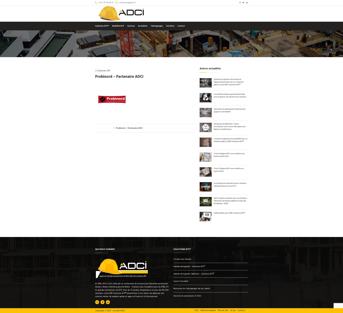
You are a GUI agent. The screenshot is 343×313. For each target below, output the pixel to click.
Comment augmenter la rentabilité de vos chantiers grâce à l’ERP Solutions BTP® (230, 140)
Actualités (142, 26)
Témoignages (157, 26)
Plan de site (223, 310)
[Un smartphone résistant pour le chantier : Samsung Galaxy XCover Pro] (207, 191)
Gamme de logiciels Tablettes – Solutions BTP (194, 274)
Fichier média (108, 43)
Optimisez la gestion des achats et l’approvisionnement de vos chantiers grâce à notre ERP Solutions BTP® (229, 82)
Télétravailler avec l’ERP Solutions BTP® (229, 213)
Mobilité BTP (118, 26)
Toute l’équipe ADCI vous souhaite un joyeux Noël (229, 170)
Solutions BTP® (102, 26)
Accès (233, 310)
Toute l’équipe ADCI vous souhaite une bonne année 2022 (229, 155)
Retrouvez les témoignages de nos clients (192, 288)
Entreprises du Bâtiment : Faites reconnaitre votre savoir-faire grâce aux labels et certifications (230, 126)
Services (131, 26)
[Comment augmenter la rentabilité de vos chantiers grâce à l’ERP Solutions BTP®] (207, 146)
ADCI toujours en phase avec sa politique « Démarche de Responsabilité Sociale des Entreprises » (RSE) (231, 201)
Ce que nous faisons (182, 259)
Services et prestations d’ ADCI (187, 296)
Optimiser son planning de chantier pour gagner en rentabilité (229, 110)
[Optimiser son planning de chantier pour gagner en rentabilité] (207, 116)
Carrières (170, 26)
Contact (181, 26)
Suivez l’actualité (181, 281)
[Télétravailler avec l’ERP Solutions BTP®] (207, 220)
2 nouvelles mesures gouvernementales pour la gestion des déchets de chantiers (230, 95)
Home (98, 43)
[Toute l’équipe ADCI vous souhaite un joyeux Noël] (207, 176)
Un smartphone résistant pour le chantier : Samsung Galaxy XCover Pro (230, 185)
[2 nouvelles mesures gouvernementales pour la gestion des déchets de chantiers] (207, 101)
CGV (197, 310)
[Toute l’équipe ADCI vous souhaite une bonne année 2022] (207, 161)
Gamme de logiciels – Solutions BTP (189, 266)
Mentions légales (208, 310)
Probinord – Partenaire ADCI (119, 77)
